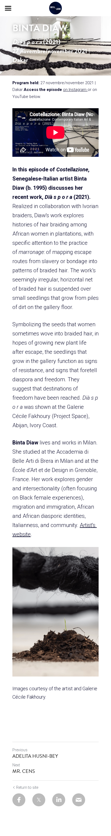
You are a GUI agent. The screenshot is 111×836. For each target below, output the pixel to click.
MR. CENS (23, 771)
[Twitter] (38, 799)
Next (16, 765)
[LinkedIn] (58, 799)
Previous (19, 750)
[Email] (78, 799)
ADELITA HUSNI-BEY (35, 756)
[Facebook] (18, 799)
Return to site (27, 787)
